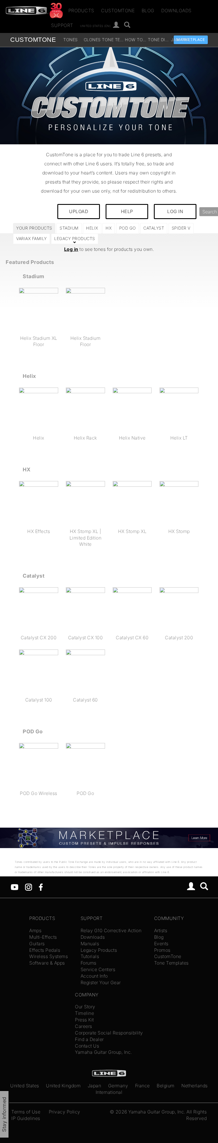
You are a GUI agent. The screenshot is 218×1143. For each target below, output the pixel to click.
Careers (83, 1026)
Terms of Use (25, 1112)
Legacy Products (99, 950)
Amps (35, 930)
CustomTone (118, 10)
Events (161, 943)
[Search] (127, 25)
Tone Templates (113, 39)
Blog (148, 10)
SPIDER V (181, 228)
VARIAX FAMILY (31, 238)
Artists (160, 930)
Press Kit (84, 1020)
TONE (33, 39)
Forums (89, 963)
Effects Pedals (44, 950)
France (142, 1085)
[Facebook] (40, 887)
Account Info (94, 976)
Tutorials (90, 956)
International (109, 1092)
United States (24, 1085)
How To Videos (136, 39)
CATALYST (153, 228)
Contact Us (87, 1046)
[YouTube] (14, 887)
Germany (118, 1085)
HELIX (92, 228)
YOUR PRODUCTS (34, 228)
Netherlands (194, 1085)
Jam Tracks (182, 39)
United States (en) (95, 25)
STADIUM (69, 228)
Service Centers (98, 969)
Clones (92, 39)
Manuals (90, 943)
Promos (162, 950)
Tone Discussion (159, 39)
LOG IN (175, 211)
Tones (70, 39)
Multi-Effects (43, 937)
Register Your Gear (101, 982)
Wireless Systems (48, 956)
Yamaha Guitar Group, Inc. (103, 1052)
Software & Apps (47, 963)
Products (81, 10)
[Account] (116, 25)
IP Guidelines (25, 1118)
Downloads (176, 10)
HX (109, 228)
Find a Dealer (89, 1039)
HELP (127, 211)
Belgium (166, 1085)
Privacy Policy (64, 1112)
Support (62, 25)
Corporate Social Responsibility (109, 1033)
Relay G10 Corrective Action (111, 930)
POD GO (127, 228)
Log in (71, 249)
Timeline (84, 1013)
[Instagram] (28, 887)
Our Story (85, 1006)
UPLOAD (78, 211)
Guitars (37, 943)
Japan (94, 1085)
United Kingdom (63, 1085)
